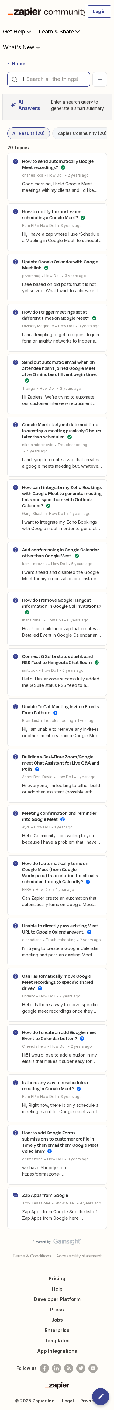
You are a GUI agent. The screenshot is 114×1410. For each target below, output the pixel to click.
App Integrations (57, 1351)
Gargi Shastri (33, 513)
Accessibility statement (79, 1255)
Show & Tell (65, 1203)
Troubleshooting (72, 444)
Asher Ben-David (37, 777)
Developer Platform (57, 1299)
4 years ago (37, 451)
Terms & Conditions (31, 1255)
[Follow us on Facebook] (44, 1368)
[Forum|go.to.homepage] (44, 11)
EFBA (26, 889)
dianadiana (32, 939)
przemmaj (31, 275)
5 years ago (81, 563)
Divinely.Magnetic (38, 326)
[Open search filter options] (99, 79)
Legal (68, 1400)
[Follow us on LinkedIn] (56, 1368)
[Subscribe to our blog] (68, 1368)
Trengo (28, 388)
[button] (99, 11)
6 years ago (77, 620)
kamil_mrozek (34, 563)
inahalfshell (32, 620)
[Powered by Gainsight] (57, 1243)
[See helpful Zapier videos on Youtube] (93, 1368)
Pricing (57, 1278)
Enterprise (57, 1330)
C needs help (34, 1046)
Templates (57, 1341)
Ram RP (29, 225)
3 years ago (71, 225)
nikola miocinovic (37, 444)
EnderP (28, 996)
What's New (18, 47)
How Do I (55, 175)
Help (57, 1289)
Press (57, 1309)
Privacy (88, 1400)
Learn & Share (56, 31)
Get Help (14, 31)
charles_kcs (32, 175)
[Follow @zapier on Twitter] (80, 1368)
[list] (55, 175)
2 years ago (78, 175)
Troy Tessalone (36, 1203)
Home (19, 63)
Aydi (26, 827)
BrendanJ (30, 720)
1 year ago (87, 720)
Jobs (57, 1320)
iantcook (30, 670)
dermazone (32, 1159)
